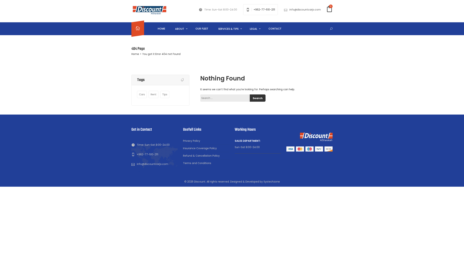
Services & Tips (228, 29)
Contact (274, 28)
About (180, 29)
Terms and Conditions (197, 163)
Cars (142, 94)
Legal (254, 29)
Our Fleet (201, 28)
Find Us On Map (141, 171)
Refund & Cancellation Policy (201, 156)
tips (164, 94)
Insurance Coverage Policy (200, 148)
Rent (153, 94)
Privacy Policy (191, 141)
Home (161, 28)
